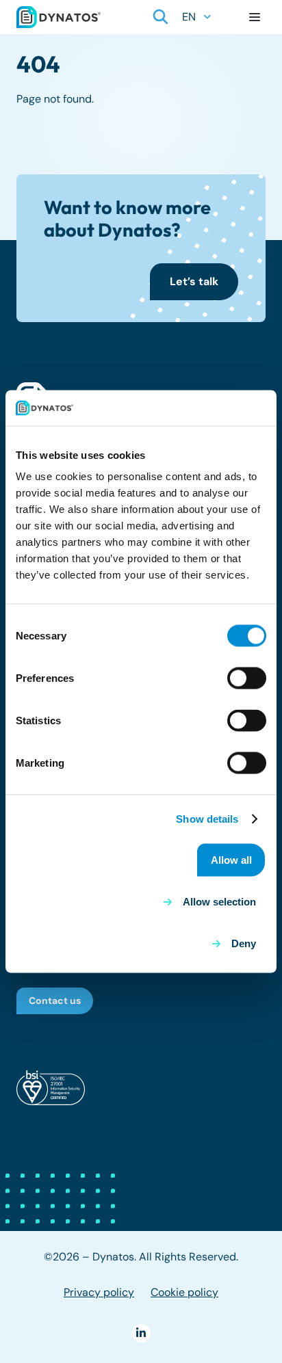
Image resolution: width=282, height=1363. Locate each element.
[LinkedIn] (140, 1333)
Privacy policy (99, 1292)
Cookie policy (184, 1292)
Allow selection (219, 901)
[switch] (246, 678)
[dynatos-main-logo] (58, 17)
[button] (161, 17)
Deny (243, 943)
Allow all (231, 860)
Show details (207, 818)
